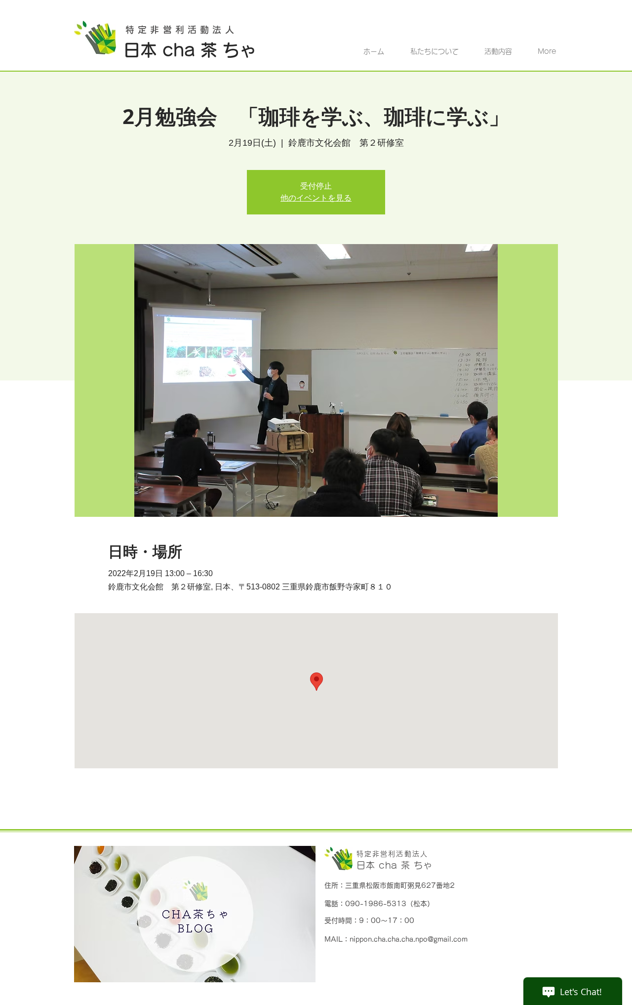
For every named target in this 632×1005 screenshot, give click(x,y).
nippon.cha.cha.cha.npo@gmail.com (409, 939)
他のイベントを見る (316, 198)
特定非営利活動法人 (392, 853)
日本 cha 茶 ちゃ (394, 865)
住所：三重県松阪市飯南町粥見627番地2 (389, 885)
